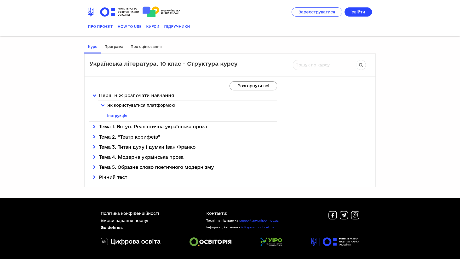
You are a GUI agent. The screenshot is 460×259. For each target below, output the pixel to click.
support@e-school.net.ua (259, 220)
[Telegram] (344, 218)
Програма (113, 47)
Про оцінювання (146, 47)
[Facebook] (332, 218)
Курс (92, 47)
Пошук (361, 65)
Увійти (358, 12)
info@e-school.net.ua (257, 227)
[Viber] (355, 218)
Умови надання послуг (125, 220)
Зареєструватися (317, 12)
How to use (129, 26)
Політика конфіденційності (130, 213)
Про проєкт (100, 26)
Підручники (177, 26)
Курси (152, 26)
